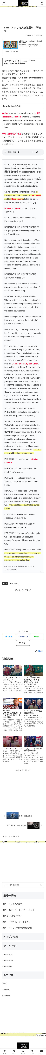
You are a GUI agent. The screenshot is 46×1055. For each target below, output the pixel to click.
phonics (5, 990)
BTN (5, 583)
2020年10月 (7, 960)
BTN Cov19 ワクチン (11, 916)
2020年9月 (7, 966)
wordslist (6, 996)
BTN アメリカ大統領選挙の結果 (17, 928)
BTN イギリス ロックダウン (16, 922)
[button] (41, 885)
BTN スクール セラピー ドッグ (18, 910)
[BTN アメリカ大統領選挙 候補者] (28, 656)
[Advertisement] (23, 15)
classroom (14, 583)
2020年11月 (7, 954)
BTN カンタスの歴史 (12, 904)
